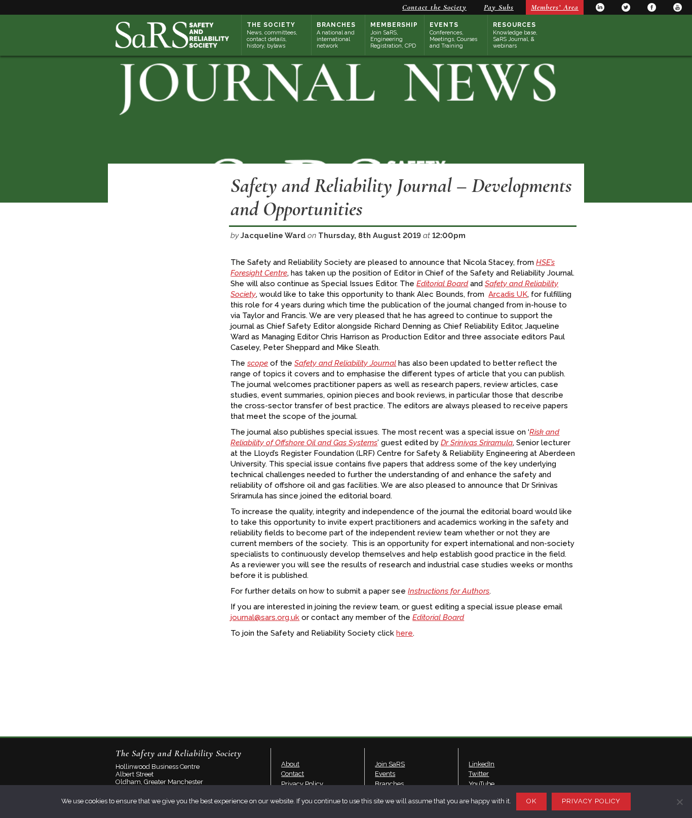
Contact (292, 773)
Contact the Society (434, 7)
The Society (272, 35)
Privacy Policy (302, 784)
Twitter (626, 7)
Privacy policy (591, 801)
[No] (679, 802)
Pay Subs (499, 7)
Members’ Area (555, 7)
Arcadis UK (507, 294)
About (290, 764)
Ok (531, 801)
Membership (394, 35)
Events (453, 35)
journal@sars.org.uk (264, 617)
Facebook (651, 7)
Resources (515, 35)
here (404, 633)
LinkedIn (600, 7)
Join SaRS (390, 764)
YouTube (677, 7)
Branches (336, 35)
